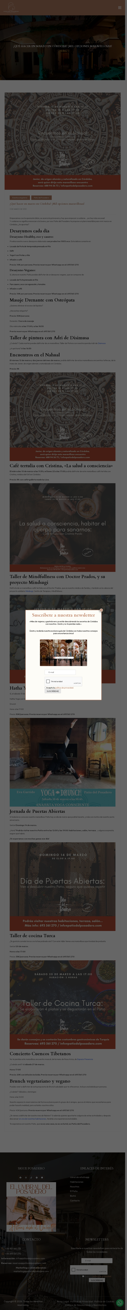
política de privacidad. (64, 687)
